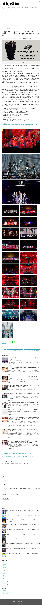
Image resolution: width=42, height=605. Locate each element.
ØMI (11, 349)
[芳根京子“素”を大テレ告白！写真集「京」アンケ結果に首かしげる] (5, 405)
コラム (3, 570)
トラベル (4, 576)
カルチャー (37, 38)
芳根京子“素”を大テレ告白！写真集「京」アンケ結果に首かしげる (23, 402)
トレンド (4, 578)
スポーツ (4, 572)
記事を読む (10, 365)
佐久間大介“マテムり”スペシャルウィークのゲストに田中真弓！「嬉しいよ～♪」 (20, 456)
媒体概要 (4, 590)
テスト (3, 575)
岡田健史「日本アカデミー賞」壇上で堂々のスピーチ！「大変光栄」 (23, 409)
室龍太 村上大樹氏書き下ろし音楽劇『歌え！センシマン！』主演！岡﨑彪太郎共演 (22, 553)
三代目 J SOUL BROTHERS (17, 349)
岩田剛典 (37, 350)
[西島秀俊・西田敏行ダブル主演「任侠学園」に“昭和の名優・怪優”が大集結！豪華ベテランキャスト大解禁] (5, 387)
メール (4, 480)
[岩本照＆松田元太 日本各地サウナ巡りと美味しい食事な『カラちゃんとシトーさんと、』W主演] (5, 431)
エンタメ (32, 38)
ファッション (5, 581)
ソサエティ (4, 573)
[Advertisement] (21, 18)
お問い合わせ (5, 593)
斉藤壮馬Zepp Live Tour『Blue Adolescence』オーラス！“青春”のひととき (20, 534)
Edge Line (22, 603)
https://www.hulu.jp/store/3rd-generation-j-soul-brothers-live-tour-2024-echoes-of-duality (20, 124)
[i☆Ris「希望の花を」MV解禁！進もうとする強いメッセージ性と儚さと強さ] (5, 360)
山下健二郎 (33, 350)
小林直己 (28, 350)
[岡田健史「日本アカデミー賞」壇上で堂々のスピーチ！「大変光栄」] (5, 412)
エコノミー (4, 564)
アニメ (3, 562)
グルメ (3, 568)
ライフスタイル (5, 583)
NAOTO (8, 349)
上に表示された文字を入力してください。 (10, 494)
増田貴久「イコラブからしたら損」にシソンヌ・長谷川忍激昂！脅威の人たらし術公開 (23, 515)
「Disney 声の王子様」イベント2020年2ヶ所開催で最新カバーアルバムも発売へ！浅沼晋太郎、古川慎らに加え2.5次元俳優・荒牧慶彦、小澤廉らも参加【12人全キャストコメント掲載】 (23, 441)
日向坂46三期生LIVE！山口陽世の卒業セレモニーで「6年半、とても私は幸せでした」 (23, 529)
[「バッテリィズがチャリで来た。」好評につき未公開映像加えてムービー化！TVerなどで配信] (5, 369)
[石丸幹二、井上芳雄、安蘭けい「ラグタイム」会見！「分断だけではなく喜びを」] (5, 395)
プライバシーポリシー (6, 592)
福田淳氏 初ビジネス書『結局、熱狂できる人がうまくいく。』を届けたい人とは (22, 548)
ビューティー (5, 579)
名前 (3, 476)
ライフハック (5, 584)
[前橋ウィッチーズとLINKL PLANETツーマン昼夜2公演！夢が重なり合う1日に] (5, 379)
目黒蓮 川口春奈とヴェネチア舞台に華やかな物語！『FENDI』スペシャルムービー (20, 453)
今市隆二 (24, 350)
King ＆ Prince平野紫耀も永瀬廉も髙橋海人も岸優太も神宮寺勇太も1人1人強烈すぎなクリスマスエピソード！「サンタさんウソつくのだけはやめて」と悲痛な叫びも (23, 418)
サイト (3, 484)
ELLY (5, 349)
